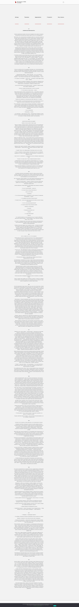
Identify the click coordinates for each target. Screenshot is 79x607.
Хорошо (55, 605)
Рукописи (27, 17)
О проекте (49, 17)
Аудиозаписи (38, 17)
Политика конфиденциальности (38, 605)
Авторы (17, 17)
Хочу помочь (61, 17)
